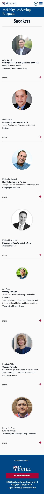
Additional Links (21, 461)
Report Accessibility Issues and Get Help (22, 488)
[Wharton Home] (9, 3)
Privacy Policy (27, 485)
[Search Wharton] (36, 4)
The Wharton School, (18, 482)
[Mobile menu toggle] (40, 3)
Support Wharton (22, 476)
